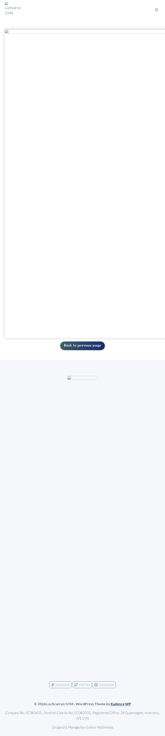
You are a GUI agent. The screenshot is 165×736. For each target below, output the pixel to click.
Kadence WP (121, 704)
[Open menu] (156, 10)
